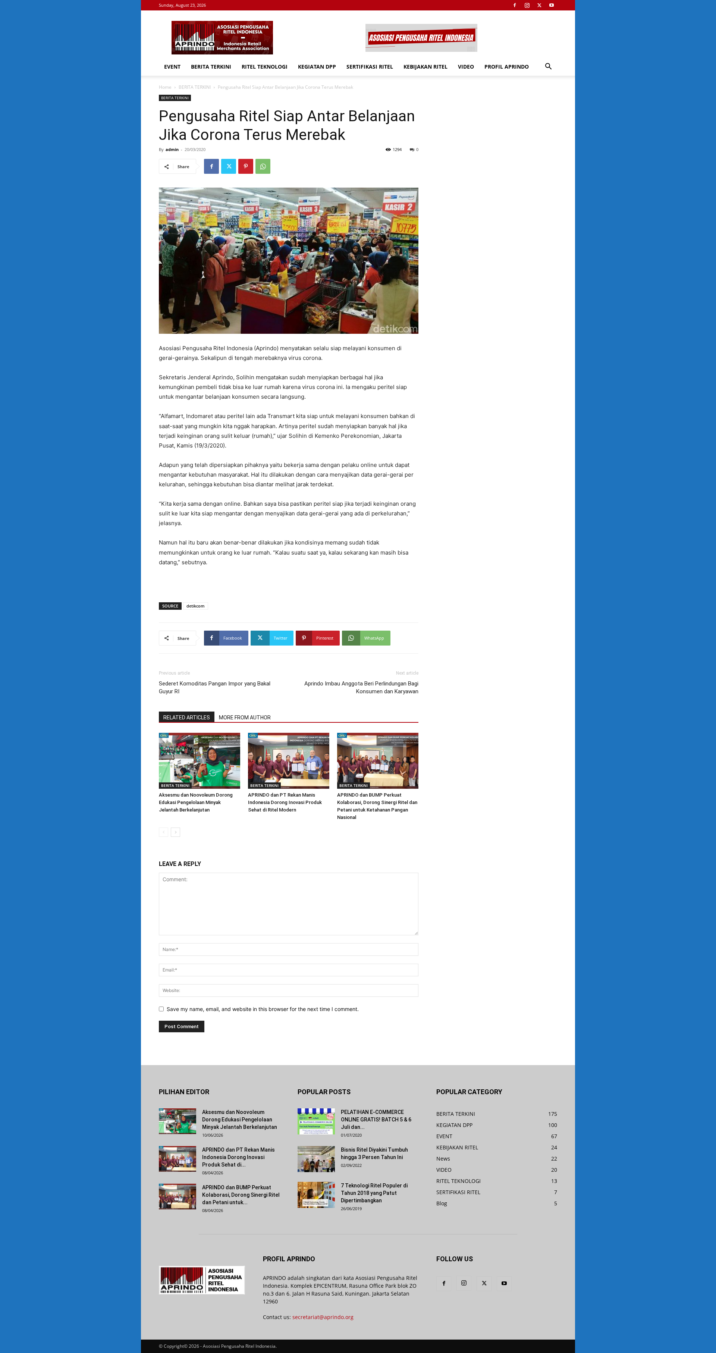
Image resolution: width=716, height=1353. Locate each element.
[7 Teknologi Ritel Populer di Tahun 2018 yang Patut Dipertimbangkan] (316, 1195)
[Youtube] (551, 5)
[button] (548, 67)
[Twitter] (539, 5)
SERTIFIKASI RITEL (369, 66)
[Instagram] (527, 5)
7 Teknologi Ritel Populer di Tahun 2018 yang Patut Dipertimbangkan (374, 1193)
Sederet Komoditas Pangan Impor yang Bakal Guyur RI (214, 687)
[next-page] (175, 832)
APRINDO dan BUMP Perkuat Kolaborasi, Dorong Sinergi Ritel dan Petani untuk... (241, 1194)
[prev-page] (163, 832)
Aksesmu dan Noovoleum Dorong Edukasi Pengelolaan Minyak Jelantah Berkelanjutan (196, 802)
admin (172, 149)
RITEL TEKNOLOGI (265, 66)
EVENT (172, 66)
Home (165, 87)
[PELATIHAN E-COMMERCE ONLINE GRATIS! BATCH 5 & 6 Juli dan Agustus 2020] (316, 1121)
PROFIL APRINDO (506, 66)
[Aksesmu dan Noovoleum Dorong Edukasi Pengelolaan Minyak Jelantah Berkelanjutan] (199, 761)
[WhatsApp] (262, 166)
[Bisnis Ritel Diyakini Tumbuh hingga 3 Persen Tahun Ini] (316, 1159)
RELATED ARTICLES (186, 718)
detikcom (195, 606)
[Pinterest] (245, 166)
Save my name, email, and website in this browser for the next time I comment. (263, 1009)
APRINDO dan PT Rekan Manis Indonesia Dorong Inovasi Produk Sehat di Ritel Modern (285, 802)
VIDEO (466, 66)
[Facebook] (514, 5)
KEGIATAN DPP (317, 66)
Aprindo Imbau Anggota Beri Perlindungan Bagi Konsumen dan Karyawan (361, 687)
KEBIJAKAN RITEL (425, 66)
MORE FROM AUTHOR (245, 718)
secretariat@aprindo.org (323, 1317)
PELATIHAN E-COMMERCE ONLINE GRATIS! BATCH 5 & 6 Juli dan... (376, 1119)
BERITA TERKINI (211, 66)
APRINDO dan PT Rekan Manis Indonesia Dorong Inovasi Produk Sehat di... (238, 1157)
